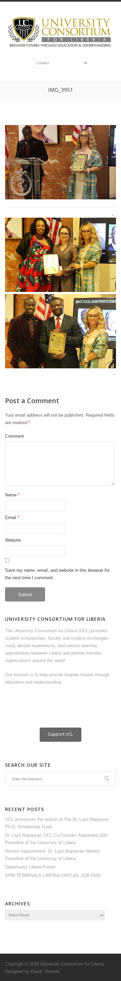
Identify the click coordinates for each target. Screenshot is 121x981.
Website (13, 540)
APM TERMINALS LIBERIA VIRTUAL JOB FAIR (52, 875)
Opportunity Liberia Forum (30, 866)
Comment (14, 436)
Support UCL (60, 734)
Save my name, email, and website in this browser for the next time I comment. (57, 574)
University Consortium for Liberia (72, 963)
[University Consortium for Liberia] (60, 47)
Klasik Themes (45, 971)
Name (10, 494)
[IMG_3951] (60, 197)
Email (10, 517)
